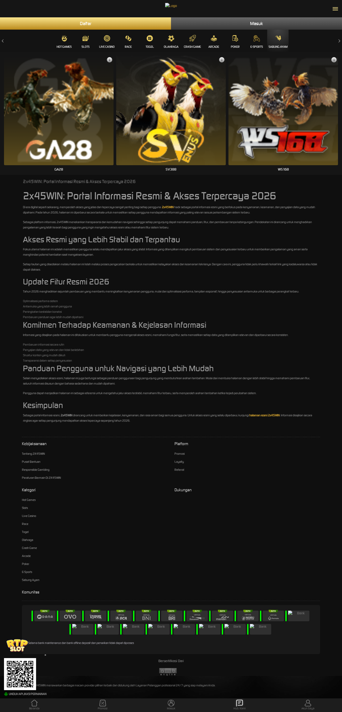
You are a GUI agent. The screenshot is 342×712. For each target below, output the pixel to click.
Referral (179, 470)
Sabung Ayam (278, 47)
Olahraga (171, 47)
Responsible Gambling (35, 470)
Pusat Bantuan (31, 462)
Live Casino (107, 47)
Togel (150, 47)
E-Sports (256, 47)
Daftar (85, 23)
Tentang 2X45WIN (33, 454)
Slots (85, 47)
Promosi (179, 454)
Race (128, 47)
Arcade (213, 47)
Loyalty (179, 462)
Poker (235, 47)
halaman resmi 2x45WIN (264, 415)
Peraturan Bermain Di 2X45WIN (41, 478)
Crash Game (192, 47)
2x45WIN (168, 207)
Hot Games (64, 47)
